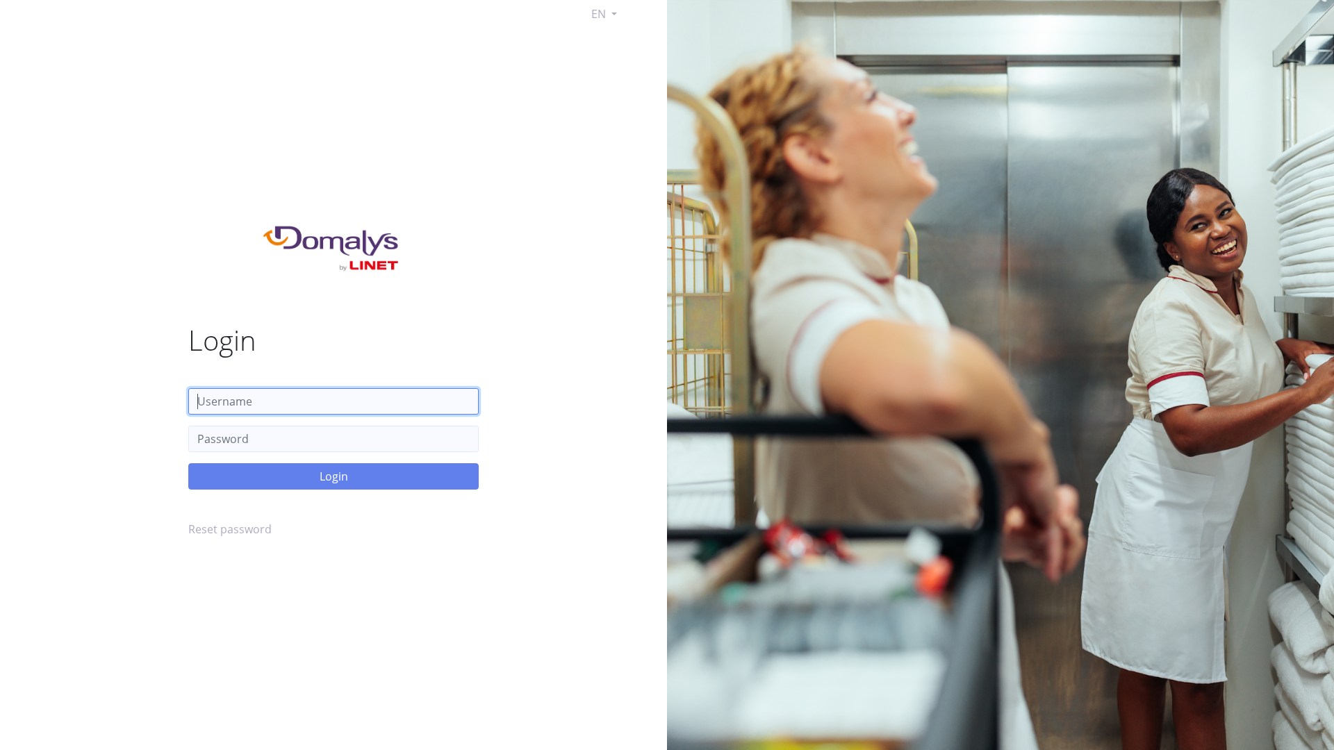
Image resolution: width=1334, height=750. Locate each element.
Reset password (230, 529)
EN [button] (600, 14)
